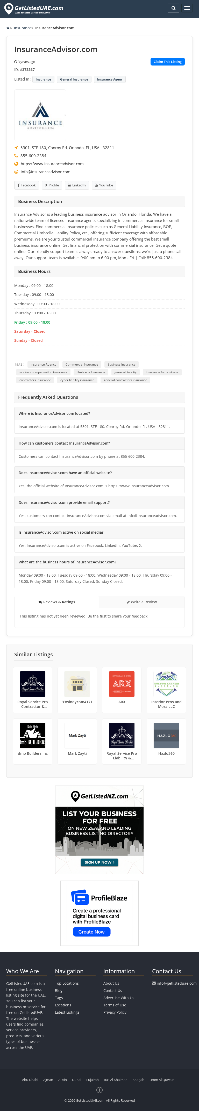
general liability (126, 372)
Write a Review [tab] (143, 601)
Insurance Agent (109, 79)
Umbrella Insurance (91, 372)
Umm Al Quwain (162, 1079)
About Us (111, 983)
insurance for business (162, 372)
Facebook (28, 185)
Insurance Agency (43, 364)
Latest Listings (67, 1012)
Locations (63, 1005)
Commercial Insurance (82, 364)
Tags (59, 997)
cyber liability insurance (77, 380)
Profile (54, 185)
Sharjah (138, 1079)
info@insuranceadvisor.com (45, 171)
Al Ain (62, 1079)
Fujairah (92, 1079)
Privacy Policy (114, 1012)
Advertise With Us (118, 997)
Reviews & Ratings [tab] (58, 601)
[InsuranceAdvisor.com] (40, 114)
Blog (58, 990)
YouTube (106, 185)
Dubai (76, 1079)
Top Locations (67, 983)
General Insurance (74, 79)
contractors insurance (35, 380)
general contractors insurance (125, 380)
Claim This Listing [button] (168, 61)
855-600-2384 (33, 155)
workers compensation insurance (43, 372)
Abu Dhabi (30, 1079)
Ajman (48, 1079)
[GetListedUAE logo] (33, 9)
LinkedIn (79, 185)
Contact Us (112, 990)
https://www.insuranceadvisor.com (52, 163)
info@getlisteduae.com (177, 983)
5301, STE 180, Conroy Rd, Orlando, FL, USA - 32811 (67, 147)
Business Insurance (122, 364)
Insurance (22, 27)
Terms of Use (114, 1005)
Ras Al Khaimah (115, 1079)
